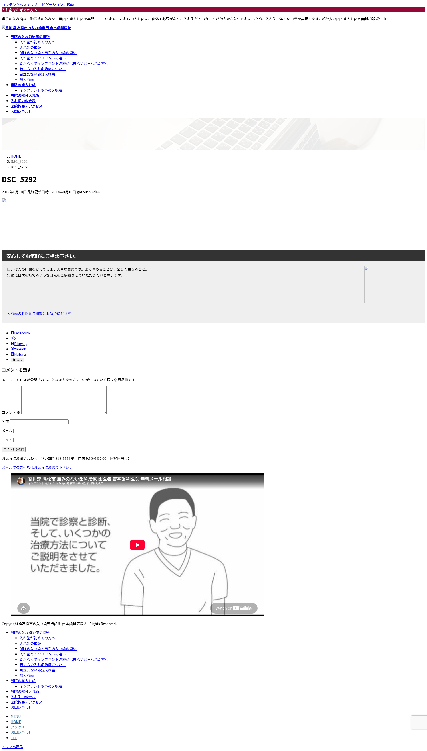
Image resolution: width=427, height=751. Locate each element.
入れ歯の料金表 (23, 696)
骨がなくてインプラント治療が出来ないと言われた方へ (64, 63)
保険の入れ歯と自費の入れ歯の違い (48, 52)
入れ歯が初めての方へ (37, 42)
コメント (11, 412)
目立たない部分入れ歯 (37, 74)
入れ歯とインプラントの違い (43, 58)
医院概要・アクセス (26, 702)
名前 (5, 421)
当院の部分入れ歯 (25, 691)
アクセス (18, 727)
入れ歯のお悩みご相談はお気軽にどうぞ (39, 313)
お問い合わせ (21, 707)
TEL (14, 737)
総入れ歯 (27, 79)
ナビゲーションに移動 (56, 4)
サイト (7, 439)
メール (7, 430)
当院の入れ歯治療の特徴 (30, 632)
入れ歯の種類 (30, 47)
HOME (16, 721)
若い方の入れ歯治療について (43, 68)
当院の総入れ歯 (23, 680)
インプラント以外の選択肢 (41, 90)
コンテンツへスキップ (19, 4)
